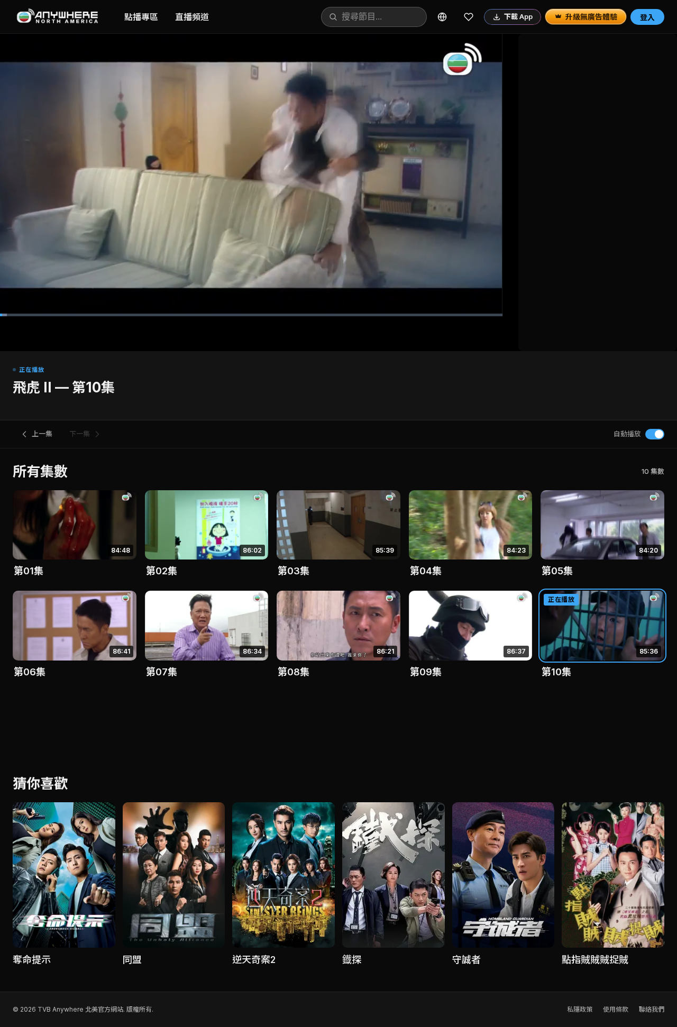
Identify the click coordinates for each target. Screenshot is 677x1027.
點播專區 (141, 17)
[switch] (654, 434)
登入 (647, 17)
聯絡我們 (651, 1009)
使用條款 (615, 1009)
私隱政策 (579, 1009)
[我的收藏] (469, 17)
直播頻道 (192, 17)
